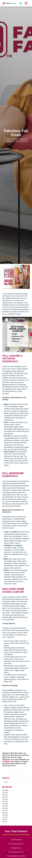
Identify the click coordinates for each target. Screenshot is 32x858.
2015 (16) (5, 815)
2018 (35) (5, 808)
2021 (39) (5, 801)
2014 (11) (5, 817)
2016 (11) (5, 813)
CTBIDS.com (8, 761)
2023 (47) (5, 797)
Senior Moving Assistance (16, 843)
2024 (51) (5, 794)
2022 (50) (5, 799)
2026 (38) (5, 790)
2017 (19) (5, 810)
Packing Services (16, 848)
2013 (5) (4, 819)
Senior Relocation (16, 839)
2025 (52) (5, 792)
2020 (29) (5, 803)
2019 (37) (5, 806)
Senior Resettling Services (16, 852)
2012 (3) (4, 821)
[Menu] (26, 3)
